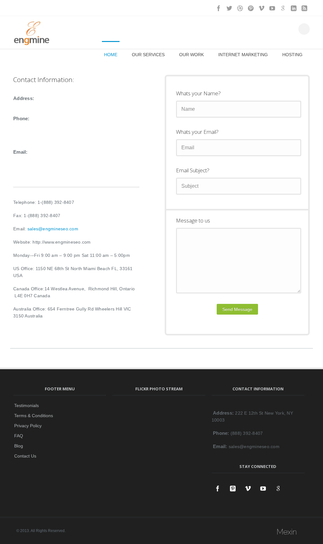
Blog (18, 445)
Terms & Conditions (33, 415)
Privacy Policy (28, 425)
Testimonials (26, 405)
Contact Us (25, 455)
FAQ (18, 435)
